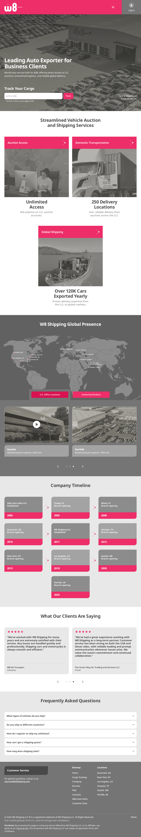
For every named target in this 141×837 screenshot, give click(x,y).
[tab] (49, 394)
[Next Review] (82, 682)
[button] (70, 716)
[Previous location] (58, 466)
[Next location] (82, 466)
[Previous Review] (58, 682)
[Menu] (113, 7)
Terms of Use (22, 828)
